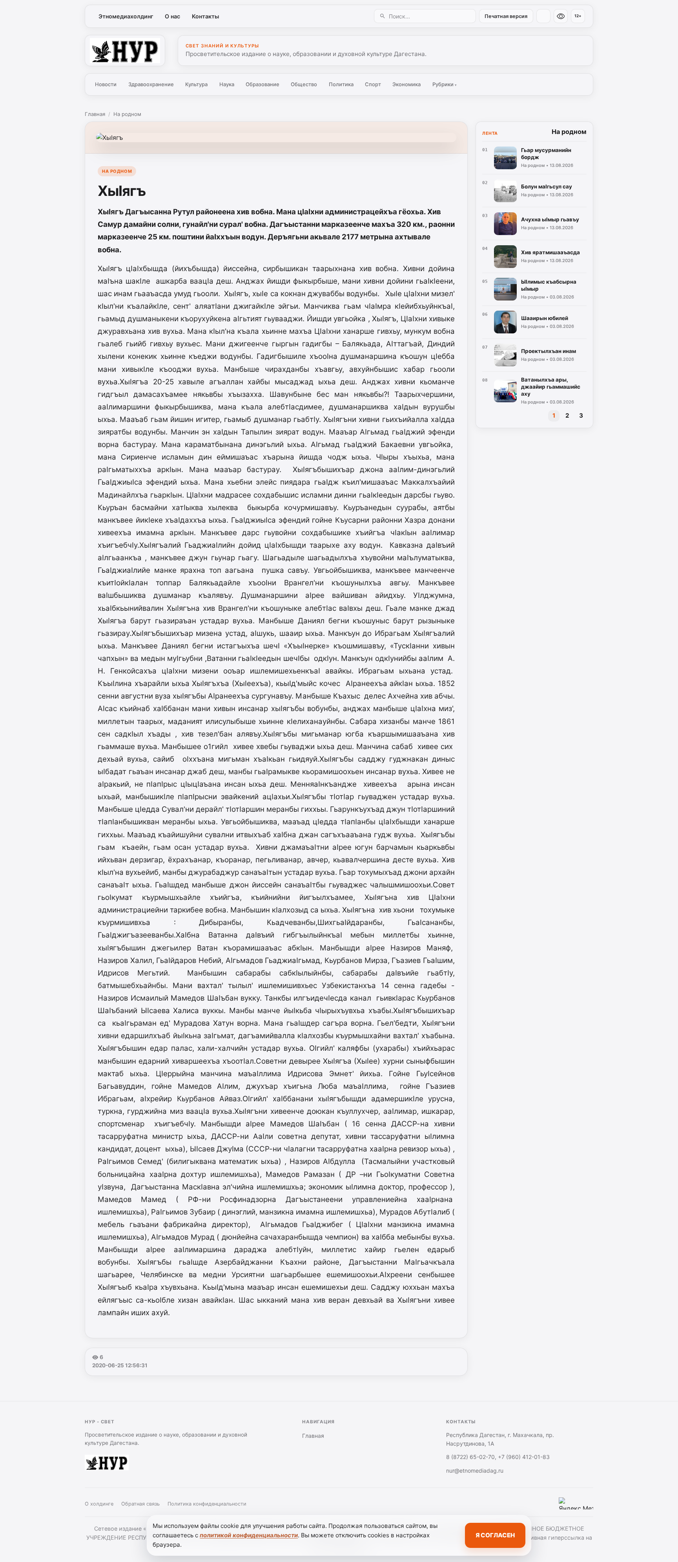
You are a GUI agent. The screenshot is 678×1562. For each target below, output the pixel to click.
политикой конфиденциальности (249, 1535)
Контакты (205, 16)
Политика (341, 84)
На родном (127, 114)
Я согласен (495, 1535)
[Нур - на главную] (125, 50)
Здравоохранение (151, 84)
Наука (226, 84)
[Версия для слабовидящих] (561, 16)
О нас (172, 16)
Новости (106, 84)
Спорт (373, 84)
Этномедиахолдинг (125, 16)
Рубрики (444, 84)
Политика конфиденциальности (207, 1504)
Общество (304, 84)
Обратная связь (140, 1504)
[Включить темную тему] (543, 16)
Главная (95, 114)
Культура (196, 84)
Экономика (406, 84)
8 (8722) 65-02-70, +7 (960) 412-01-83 (498, 1456)
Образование (262, 84)
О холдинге (99, 1504)
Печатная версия (506, 16)
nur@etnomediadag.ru (474, 1470)
